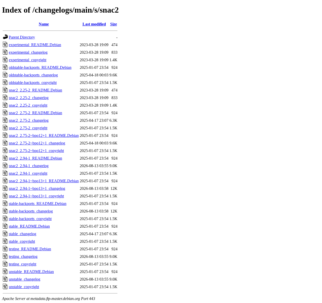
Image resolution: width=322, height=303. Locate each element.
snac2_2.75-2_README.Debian (35, 113)
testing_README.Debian (30, 249)
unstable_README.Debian (31, 271)
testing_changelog (23, 256)
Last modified (94, 24)
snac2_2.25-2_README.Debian (35, 90)
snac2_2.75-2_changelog (29, 120)
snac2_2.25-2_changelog (29, 98)
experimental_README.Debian (35, 45)
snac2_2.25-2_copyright (28, 105)
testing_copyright (22, 264)
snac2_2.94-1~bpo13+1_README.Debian (44, 181)
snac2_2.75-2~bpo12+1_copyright (36, 150)
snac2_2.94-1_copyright (28, 173)
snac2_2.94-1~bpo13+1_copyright (36, 196)
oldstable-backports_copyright (33, 82)
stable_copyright (22, 241)
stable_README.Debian (29, 226)
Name (44, 24)
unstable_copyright (24, 287)
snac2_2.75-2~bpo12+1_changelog (37, 143)
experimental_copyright (27, 60)
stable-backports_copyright (30, 219)
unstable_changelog (24, 279)
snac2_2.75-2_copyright (28, 128)
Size (113, 24)
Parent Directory (22, 37)
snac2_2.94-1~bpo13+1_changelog (37, 188)
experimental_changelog (28, 52)
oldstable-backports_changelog (33, 75)
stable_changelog (22, 234)
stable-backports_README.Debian (37, 203)
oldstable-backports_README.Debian (40, 67)
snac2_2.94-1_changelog (29, 166)
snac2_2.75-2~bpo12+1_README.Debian (44, 135)
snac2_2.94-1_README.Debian (35, 158)
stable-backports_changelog (31, 211)
